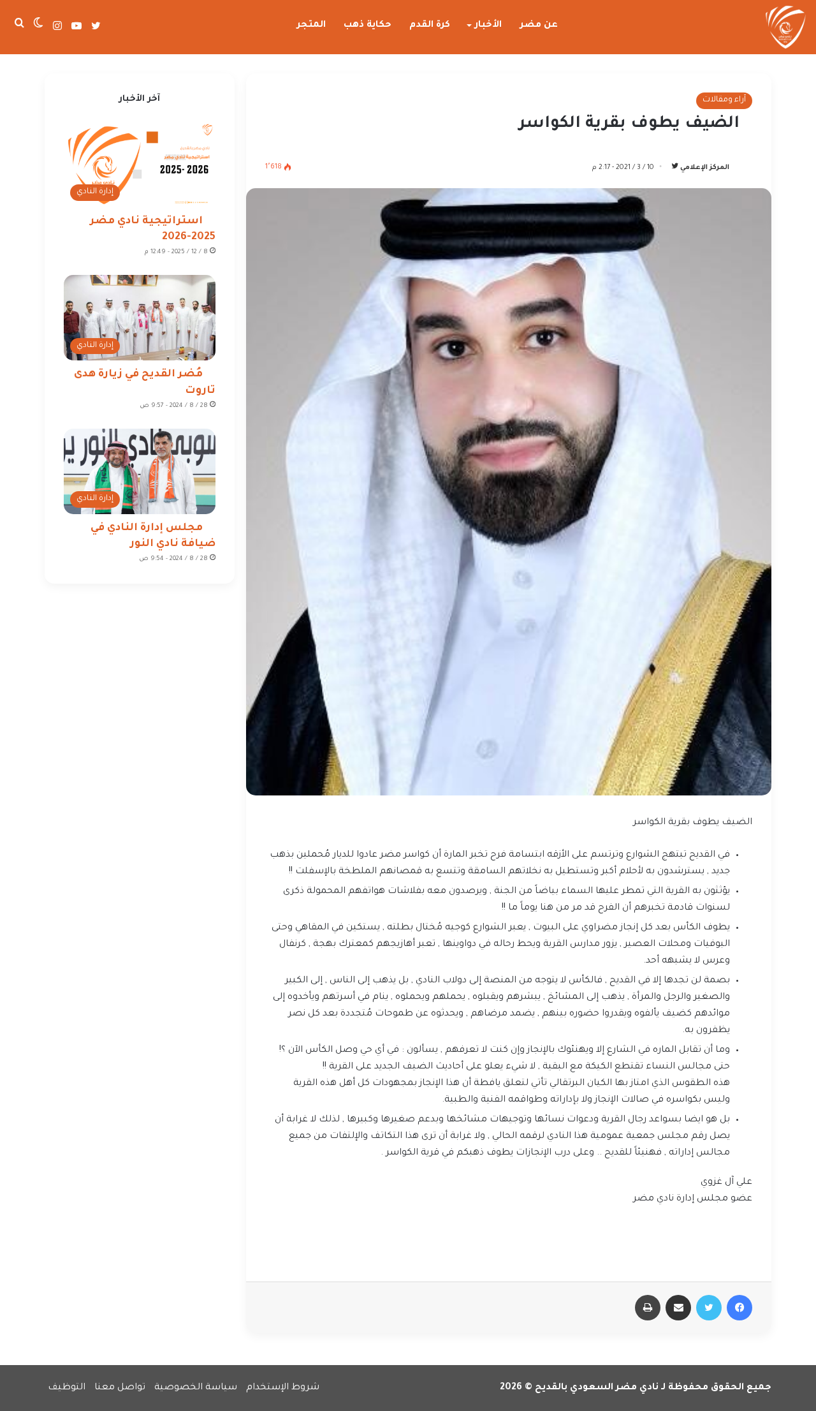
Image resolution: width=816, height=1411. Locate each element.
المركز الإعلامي (704, 168)
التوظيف (66, 1388)
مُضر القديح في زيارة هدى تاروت (144, 382)
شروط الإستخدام (282, 1388)
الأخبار (488, 25)
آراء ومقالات (724, 100)
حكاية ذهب (367, 25)
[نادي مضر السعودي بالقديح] (785, 27)
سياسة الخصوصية (195, 1388)
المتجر (311, 25)
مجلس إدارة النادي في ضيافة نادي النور (153, 536)
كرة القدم (429, 25)
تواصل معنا (119, 1388)
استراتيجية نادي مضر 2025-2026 (152, 229)
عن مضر (539, 25)
